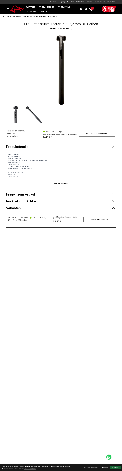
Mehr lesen (61, 183)
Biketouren (53, 2)
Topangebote (64, 2)
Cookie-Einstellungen (91, 467)
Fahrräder (30, 7)
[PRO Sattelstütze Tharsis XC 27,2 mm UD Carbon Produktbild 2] (33, 114)
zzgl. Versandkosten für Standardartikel (65, 134)
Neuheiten (44, 11)
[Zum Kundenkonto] (86, 9)
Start (72, 2)
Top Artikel (31, 11)
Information (111, 2)
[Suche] (81, 9)
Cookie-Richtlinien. (30, 469)
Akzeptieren (115, 467)
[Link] (8, 9)
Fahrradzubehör (46, 7)
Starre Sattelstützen (14, 16)
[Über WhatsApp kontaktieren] (108, 457)
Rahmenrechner (99, 2)
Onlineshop (80, 2)
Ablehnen (105, 467)
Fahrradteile (64, 7)
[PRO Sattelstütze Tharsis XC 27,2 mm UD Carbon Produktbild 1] (15, 114)
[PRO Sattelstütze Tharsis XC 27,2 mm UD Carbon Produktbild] (61, 70)
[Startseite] (3, 16)
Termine (89, 2)
